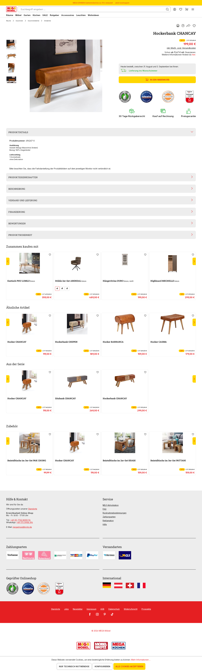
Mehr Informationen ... (140, 660)
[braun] (57, 288)
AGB (102, 609)
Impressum (91, 609)
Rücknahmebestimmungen (114, 513)
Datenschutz (114, 609)
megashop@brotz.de (22, 527)
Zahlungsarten (109, 517)
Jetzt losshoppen (122, 3)
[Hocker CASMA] (172, 324)
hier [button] (193, 54)
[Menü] (193, 9)
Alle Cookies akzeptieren (129, 666)
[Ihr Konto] (175, 9)
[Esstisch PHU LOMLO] (29, 263)
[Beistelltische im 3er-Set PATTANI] (172, 442)
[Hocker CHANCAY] (29, 324)
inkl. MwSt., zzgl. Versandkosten (181, 48)
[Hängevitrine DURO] (125, 263)
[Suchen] (167, 9)
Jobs (66, 609)
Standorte (32, 509)
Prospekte (146, 609)
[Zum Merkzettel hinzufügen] (194, 25)
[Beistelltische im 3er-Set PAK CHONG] (29, 442)
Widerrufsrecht (130, 609)
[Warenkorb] (187, 9)
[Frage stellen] (183, 25)
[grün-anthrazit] (67, 288)
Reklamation (108, 520)
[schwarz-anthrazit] (62, 288)
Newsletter (78, 609)
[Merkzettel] (181, 9)
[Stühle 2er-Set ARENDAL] (77, 263)
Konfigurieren (102, 666)
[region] (60, 76)
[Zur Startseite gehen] (11, 9)
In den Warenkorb (159, 80)
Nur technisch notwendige (74, 666)
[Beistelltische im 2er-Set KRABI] (125, 442)
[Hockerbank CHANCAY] (66, 76)
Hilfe (105, 524)
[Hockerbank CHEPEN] (77, 324)
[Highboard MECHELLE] (172, 263)
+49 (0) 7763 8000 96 (20, 520)
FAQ (104, 509)
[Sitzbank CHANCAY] (77, 380)
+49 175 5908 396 (24, 522)
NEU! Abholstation (111, 505)
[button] (132, 113)
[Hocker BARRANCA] (125, 324)
